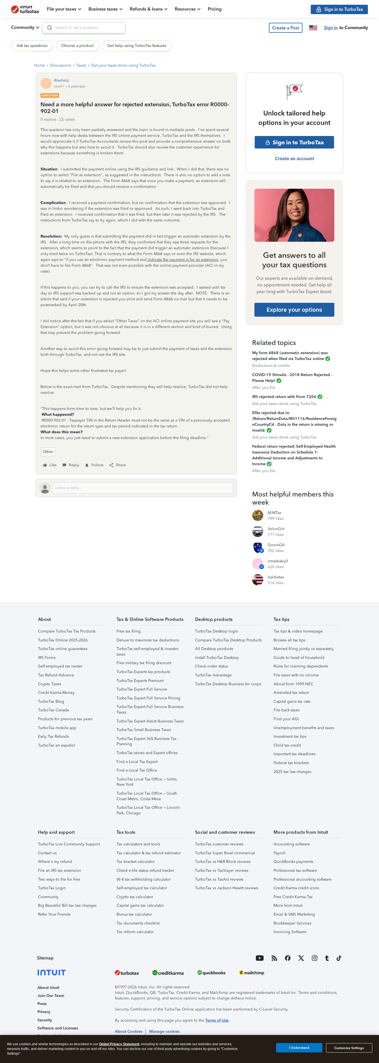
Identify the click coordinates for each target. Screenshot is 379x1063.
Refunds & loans (146, 9)
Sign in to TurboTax (298, 142)
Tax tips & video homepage (298, 631)
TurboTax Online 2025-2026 (63, 640)
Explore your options (294, 309)
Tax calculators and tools (138, 844)
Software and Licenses (57, 1028)
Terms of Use (217, 1020)
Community (22, 27)
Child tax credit (287, 745)
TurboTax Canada (53, 710)
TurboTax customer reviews (219, 844)
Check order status (211, 666)
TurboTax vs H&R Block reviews (223, 861)
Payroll (279, 853)
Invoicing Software (290, 932)
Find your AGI (286, 719)
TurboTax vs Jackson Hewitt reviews (226, 888)
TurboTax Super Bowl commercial (225, 853)
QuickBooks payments (293, 861)
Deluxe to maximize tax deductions (148, 640)
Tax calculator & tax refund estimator (149, 853)
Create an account (294, 158)
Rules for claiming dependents (301, 666)
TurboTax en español (56, 745)
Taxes (81, 65)
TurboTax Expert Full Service (142, 689)
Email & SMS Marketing (294, 914)
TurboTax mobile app (57, 728)
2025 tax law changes (292, 771)
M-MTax (274, 512)
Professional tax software (295, 870)
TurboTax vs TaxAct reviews (219, 879)
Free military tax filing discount (144, 663)
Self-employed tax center (60, 666)
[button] (285, 28)
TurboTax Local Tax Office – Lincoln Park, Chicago (148, 810)
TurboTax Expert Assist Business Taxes (150, 721)
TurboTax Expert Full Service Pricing (148, 698)
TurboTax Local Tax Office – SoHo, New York (147, 782)
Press (42, 1003)
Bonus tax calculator (134, 914)
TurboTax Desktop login (216, 631)
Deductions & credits (271, 365)
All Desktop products (214, 648)
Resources (185, 9)
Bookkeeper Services (292, 923)
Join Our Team (50, 995)
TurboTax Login (52, 888)
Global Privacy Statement (119, 1044)
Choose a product (77, 45)
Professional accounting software (303, 879)
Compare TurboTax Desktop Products (228, 640)
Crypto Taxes (49, 684)
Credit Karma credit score (296, 888)
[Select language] (313, 28)
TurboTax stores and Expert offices (147, 752)
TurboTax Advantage (213, 675)
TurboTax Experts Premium (140, 680)
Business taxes (103, 9)
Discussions (60, 65)
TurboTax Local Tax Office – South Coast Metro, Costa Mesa (147, 796)
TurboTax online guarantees (62, 648)
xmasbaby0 (278, 561)
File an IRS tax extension (59, 870)
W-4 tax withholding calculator (144, 879)
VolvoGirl (276, 529)
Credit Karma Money (56, 692)
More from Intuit (288, 905)
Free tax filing (129, 631)
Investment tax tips (290, 736)
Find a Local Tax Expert (137, 761)
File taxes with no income (296, 675)
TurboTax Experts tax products (143, 671)
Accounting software (292, 844)
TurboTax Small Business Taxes (144, 729)
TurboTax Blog (51, 701)
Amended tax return (291, 692)
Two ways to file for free (59, 879)
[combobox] (83, 27)
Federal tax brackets (291, 762)
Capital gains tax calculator (140, 905)
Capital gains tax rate (292, 701)
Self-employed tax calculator (142, 888)
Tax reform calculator (135, 932)
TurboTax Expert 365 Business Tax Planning (146, 741)
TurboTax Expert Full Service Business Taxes (150, 709)
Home (39, 65)
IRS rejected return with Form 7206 (284, 396)
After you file (263, 387)
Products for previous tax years (65, 719)
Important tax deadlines (294, 754)
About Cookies (128, 1031)
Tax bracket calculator (136, 861)
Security (44, 1020)
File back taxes (287, 710)
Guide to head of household (299, 657)
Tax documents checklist (138, 923)
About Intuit (48, 987)
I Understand (299, 1048)
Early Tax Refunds (53, 736)
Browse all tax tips (289, 640)
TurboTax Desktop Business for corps (228, 684)
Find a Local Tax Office (137, 770)
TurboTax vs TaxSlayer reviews (221, 870)
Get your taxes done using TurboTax (123, 65)
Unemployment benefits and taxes (304, 728)
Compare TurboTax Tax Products (66, 631)
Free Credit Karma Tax (293, 897)
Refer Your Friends (54, 914)
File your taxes (61, 9)
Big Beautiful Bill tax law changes (67, 905)
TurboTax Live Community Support (69, 844)
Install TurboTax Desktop (217, 657)
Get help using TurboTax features (136, 45)
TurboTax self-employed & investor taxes (148, 651)
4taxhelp (61, 80)
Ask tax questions (32, 45)
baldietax (276, 577)
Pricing (215, 9)
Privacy (43, 1011)
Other (48, 451)
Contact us (47, 853)
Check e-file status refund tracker (145, 870)
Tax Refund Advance (56, 675)
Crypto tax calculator (135, 897)
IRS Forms (46, 657)
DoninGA (276, 545)
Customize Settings (349, 1048)
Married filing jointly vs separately (304, 648)
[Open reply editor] (136, 488)
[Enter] (47, 27)
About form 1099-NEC (293, 684)
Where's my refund (55, 861)
